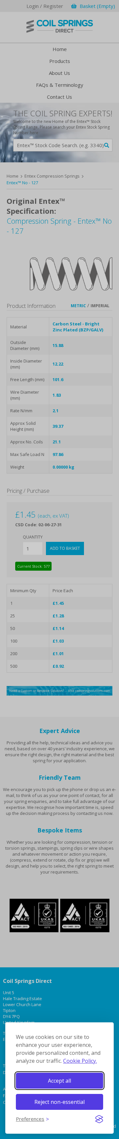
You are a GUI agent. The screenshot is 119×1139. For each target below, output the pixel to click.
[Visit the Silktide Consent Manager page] (99, 1119)
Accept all (59, 1080)
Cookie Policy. (80, 1060)
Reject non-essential (59, 1102)
